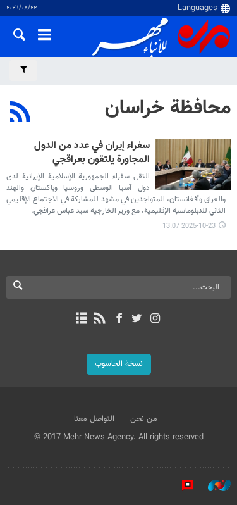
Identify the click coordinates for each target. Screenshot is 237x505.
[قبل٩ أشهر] (193, 164)
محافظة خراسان (168, 108)
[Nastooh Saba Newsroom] (213, 485)
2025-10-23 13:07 (189, 226)
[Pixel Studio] (181, 485)
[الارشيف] (82, 319)
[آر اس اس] (100, 319)
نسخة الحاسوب (119, 364)
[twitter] (137, 319)
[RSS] (20, 113)
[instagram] (155, 319)
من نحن (143, 419)
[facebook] (118, 319)
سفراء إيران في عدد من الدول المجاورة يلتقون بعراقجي (92, 153)
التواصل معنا (94, 419)
